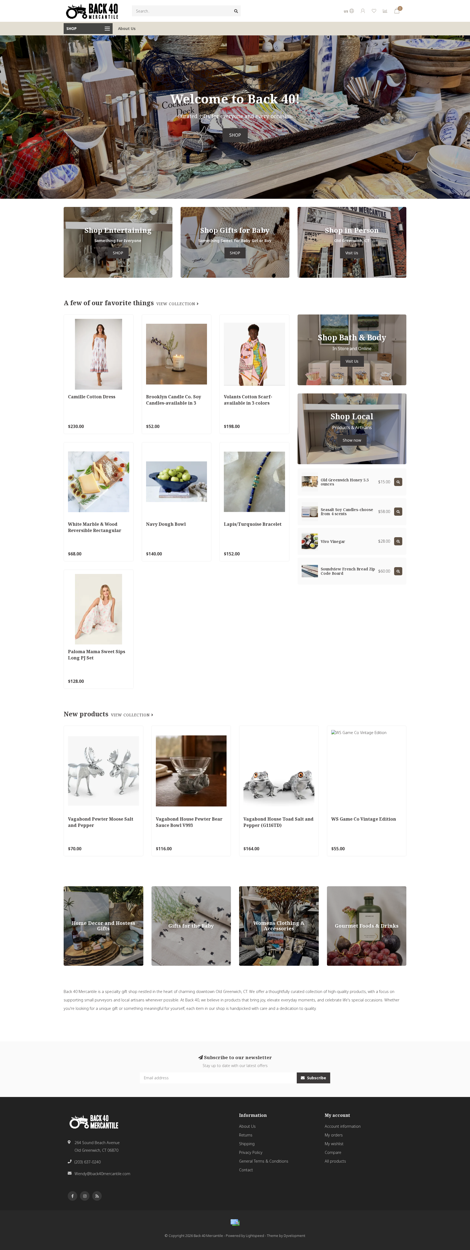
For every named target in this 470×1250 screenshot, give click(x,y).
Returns (245, 1135)
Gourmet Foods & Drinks (349, 888)
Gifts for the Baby (166, 888)
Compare (333, 1152)
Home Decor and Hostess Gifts (91, 888)
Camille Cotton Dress (91, 397)
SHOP (235, 135)
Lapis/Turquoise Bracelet (253, 524)
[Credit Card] (235, 1222)
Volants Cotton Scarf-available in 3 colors (248, 400)
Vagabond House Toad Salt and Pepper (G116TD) (278, 822)
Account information (343, 1126)
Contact (246, 1169)
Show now (352, 440)
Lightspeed (255, 1235)
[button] (4, 117)
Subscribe (316, 1077)
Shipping (247, 1143)
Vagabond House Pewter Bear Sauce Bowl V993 (189, 822)
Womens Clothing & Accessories (267, 888)
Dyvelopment (294, 1235)
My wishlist (334, 1143)
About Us (126, 28)
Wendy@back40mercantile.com (102, 1173)
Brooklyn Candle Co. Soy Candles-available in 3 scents (173, 403)
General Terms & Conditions (263, 1161)
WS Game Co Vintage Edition (363, 819)
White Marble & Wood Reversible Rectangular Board (94, 530)
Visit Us (351, 252)
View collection (176, 304)
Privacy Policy (250, 1152)
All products (335, 1161)
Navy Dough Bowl (166, 524)
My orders (334, 1135)
